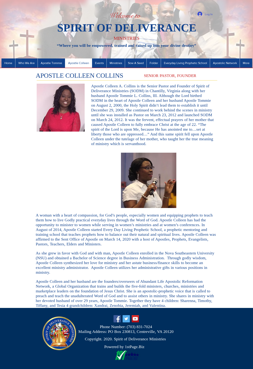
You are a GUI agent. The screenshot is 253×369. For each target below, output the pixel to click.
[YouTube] (135, 318)
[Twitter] (126, 318)
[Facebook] (117, 318)
